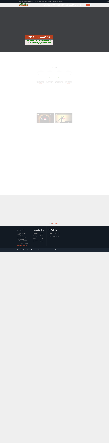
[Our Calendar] (59, 73)
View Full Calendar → (55, 150)
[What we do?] (68, 73)
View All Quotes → (56, 223)
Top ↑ (51, 150)
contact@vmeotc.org (24, 243)
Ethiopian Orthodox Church (54, 233)
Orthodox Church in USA (54, 236)
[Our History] (41, 73)
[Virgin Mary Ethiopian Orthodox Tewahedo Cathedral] (25, 5)
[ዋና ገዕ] (43, 5)
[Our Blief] (50, 73)
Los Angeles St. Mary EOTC (54, 238)
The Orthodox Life (52, 234)
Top (56, 249)
